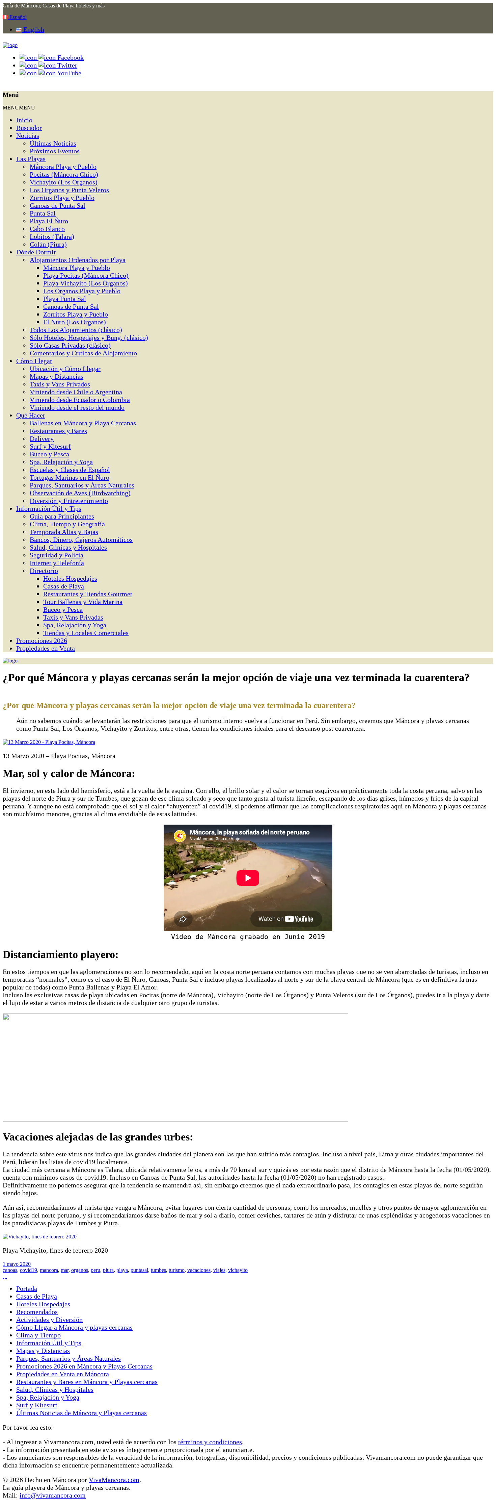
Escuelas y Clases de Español (70, 469)
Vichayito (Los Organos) (64, 182)
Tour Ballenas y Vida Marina (82, 601)
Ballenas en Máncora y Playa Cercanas (83, 423)
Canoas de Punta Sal (57, 205)
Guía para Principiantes (62, 516)
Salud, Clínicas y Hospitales (68, 547)
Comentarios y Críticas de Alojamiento (83, 353)
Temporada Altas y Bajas (64, 531)
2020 (25, 1264)
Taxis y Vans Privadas (73, 617)
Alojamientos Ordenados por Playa (78, 259)
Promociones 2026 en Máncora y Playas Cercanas (84, 1366)
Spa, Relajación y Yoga (61, 462)
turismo (177, 1270)
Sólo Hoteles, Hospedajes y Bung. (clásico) (89, 337)
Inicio (24, 120)
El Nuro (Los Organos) (74, 322)
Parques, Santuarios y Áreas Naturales (82, 485)
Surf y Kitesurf (50, 446)
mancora (49, 1270)
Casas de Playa (63, 586)
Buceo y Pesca (49, 454)
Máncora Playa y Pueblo (63, 166)
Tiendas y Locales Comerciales (86, 632)
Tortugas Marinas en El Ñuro (69, 477)
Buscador (29, 127)
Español (17, 17)
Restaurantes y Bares (58, 430)
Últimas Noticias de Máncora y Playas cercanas (81, 1412)
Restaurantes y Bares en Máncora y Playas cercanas (87, 1381)
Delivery (42, 438)
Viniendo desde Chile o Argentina (76, 392)
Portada (26, 1288)
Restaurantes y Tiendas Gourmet (87, 594)
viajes (219, 1270)
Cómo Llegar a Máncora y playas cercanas (74, 1327)
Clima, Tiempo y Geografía (67, 524)
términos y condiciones (210, 1442)
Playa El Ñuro (49, 221)
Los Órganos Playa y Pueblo (81, 291)
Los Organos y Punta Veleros (69, 190)
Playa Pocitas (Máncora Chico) (86, 275)
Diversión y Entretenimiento (69, 500)
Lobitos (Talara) (52, 236)
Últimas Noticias (53, 143)
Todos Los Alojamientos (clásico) (76, 329)
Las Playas (31, 158)
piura (108, 1270)
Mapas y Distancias (56, 376)
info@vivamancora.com (53, 1495)
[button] (19, 107)
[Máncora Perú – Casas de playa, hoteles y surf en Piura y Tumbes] (10, 45)
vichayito (238, 1270)
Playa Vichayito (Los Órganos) (85, 283)
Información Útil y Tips (48, 508)
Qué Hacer (30, 415)
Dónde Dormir (36, 252)
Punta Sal (43, 213)
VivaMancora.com (114, 1479)
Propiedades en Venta (45, 648)
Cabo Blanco (47, 228)
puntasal (139, 1270)
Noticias (27, 135)
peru (95, 1270)
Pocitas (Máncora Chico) (64, 174)
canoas (10, 1270)
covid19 (28, 1270)
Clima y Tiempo (38, 1335)
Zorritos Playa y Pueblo (62, 197)
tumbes (158, 1270)
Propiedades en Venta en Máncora (62, 1374)
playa (122, 1270)
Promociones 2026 (41, 640)
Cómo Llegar (34, 361)
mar (64, 1270)
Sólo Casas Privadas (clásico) (70, 345)
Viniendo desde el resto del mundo (77, 407)
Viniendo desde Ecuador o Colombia (80, 399)
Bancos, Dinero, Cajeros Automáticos (81, 539)
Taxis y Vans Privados (60, 384)
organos (79, 1270)
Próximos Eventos (55, 151)
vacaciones (199, 1270)
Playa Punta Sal (64, 298)
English (33, 29)
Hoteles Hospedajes (70, 578)
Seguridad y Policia (56, 555)
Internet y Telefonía (57, 563)
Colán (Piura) (48, 244)
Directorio (44, 570)
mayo (13, 1264)
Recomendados (37, 1311)
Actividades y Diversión (49, 1319)
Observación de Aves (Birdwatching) (80, 493)
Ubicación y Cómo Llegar (65, 368)
